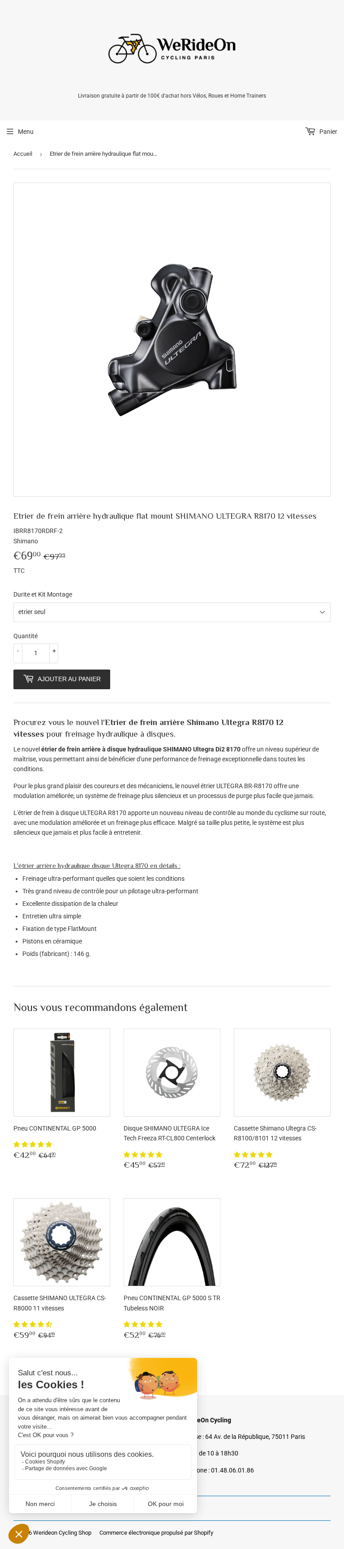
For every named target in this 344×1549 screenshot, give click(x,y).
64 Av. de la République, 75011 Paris (255, 1436)
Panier (327, 131)
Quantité (25, 636)
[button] (33, 1144)
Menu (26, 131)
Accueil (22, 153)
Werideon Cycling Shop (62, 1532)
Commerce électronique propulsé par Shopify (156, 1532)
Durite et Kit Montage (42, 594)
